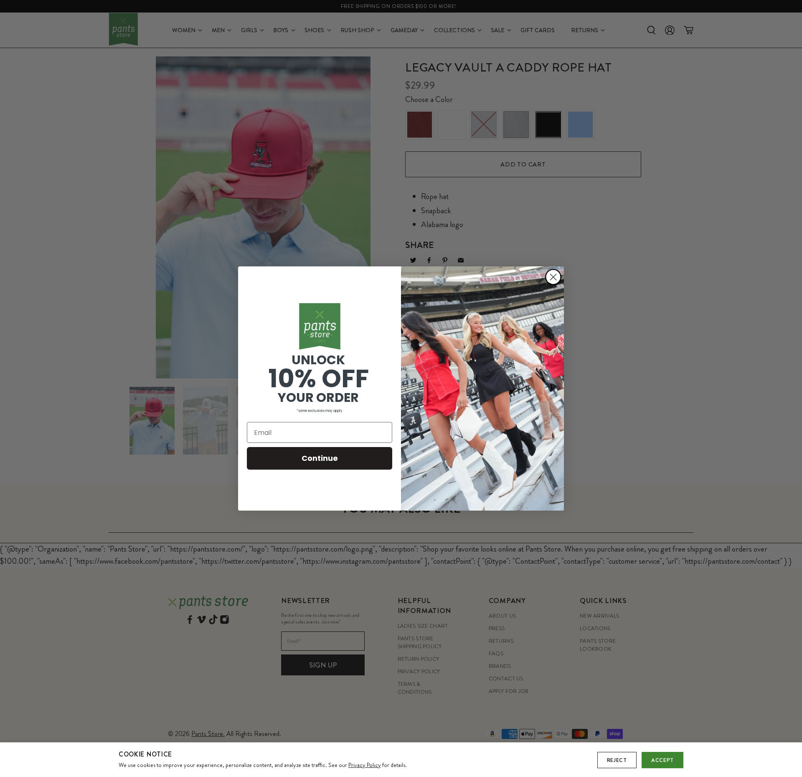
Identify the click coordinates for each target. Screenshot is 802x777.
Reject (617, 760)
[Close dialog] (553, 277)
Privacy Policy (364, 765)
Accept (662, 760)
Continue (320, 458)
